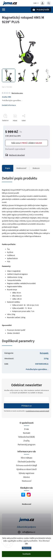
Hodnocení (26, 481)
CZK (35, 3)
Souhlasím (27, 554)
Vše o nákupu (26, 457)
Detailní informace (9, 105)
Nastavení (26, 548)
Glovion (26, 477)
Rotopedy (44, 353)
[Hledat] (48, 3)
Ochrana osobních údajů (26, 465)
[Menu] (4, 9)
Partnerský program (26, 444)
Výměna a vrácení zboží (26, 469)
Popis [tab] (7, 168)
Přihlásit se (26, 406)
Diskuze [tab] (36, 168)
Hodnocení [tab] (21, 168)
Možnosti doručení (17, 155)
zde (26, 543)
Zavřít (43, 125)
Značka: (6, 97)
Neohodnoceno (17, 93)
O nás (26, 429)
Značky (26, 440)
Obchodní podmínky (26, 461)
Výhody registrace (26, 473)
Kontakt (26, 433)
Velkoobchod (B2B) (26, 436)
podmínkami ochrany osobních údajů (37, 411)
